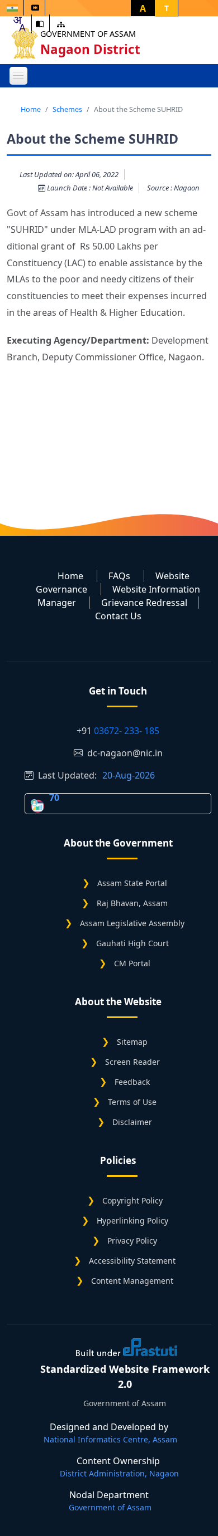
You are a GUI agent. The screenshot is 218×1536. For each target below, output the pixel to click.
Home (31, 109)
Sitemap (132, 1041)
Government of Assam (88, 33)
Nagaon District (90, 49)
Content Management (132, 1280)
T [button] (166, 8)
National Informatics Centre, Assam (110, 1439)
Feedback (132, 1082)
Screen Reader (132, 1061)
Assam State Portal (132, 883)
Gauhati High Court (132, 943)
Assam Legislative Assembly (132, 923)
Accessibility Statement (132, 1260)
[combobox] (19, 23)
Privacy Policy (132, 1240)
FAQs (119, 576)
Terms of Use (132, 1102)
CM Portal (132, 963)
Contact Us (118, 616)
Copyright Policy (132, 1200)
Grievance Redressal (144, 602)
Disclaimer (132, 1122)
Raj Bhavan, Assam (132, 903)
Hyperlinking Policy (132, 1220)
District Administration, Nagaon (119, 1473)
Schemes (67, 109)
